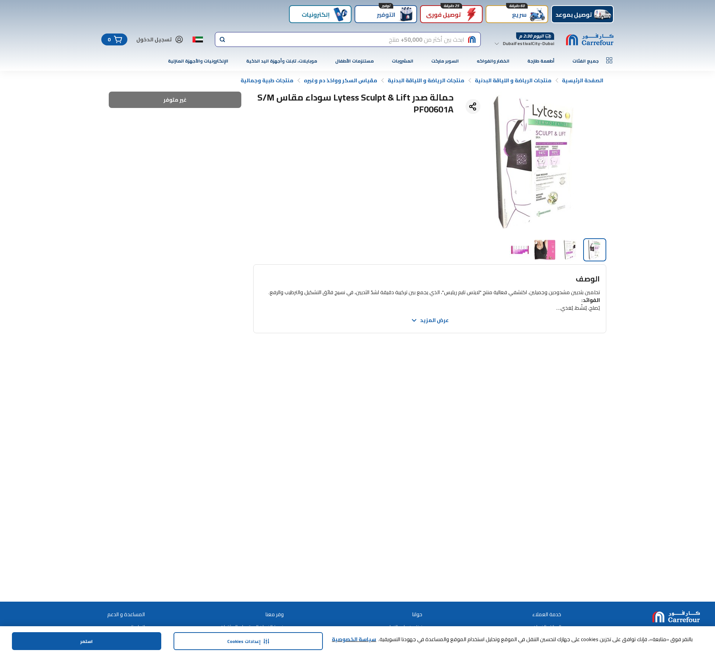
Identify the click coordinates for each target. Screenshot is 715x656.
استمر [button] (86, 641)
